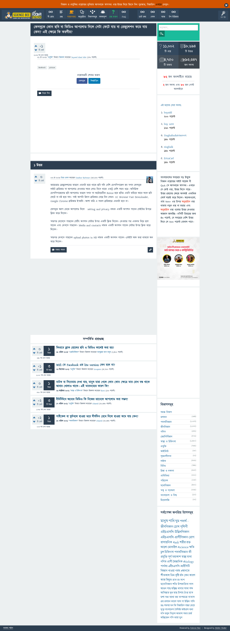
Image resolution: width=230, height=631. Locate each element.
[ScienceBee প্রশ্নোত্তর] (23, 15)
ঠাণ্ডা (186, 593)
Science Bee (195, 628)
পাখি (192, 601)
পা (183, 601)
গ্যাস (179, 601)
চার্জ (190, 613)
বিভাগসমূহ (92, 17)
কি (175, 605)
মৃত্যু (162, 609)
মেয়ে (192, 605)
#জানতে (185, 571)
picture (52, 67)
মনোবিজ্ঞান (166, 485)
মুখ (180, 617)
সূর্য (170, 557)
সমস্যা (167, 605)
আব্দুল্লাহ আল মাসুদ (104, 352)
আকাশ (179, 613)
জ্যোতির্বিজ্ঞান (74, 352)
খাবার (181, 589)
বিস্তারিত (181, 605)
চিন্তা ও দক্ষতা (167, 471)
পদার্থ (183, 521)
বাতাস (191, 597)
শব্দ (191, 589)
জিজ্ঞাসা (62, 57)
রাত (175, 580)
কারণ (192, 575)
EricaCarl (169, 158)
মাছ (175, 593)
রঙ (162, 605)
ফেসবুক (82, 81)
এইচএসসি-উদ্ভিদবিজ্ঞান (175, 531)
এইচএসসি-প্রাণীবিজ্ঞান (174, 537)
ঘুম (177, 521)
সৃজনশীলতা (166, 456)
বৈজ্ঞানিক (178, 562)
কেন (186, 575)
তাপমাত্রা (183, 597)
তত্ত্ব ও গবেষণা (168, 490)
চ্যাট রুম (142, 17)
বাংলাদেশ (169, 609)
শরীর (183, 542)
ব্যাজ (163, 17)
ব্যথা (191, 609)
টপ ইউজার (173, 17)
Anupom (97, 369)
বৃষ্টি (177, 575)
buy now (169, 124)
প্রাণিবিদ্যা (165, 476)
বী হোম (51, 17)
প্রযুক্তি (50, 57)
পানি (172, 521)
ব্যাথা (171, 597)
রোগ (191, 537)
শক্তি (175, 584)
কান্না (176, 617)
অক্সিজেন (165, 617)
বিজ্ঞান (164, 571)
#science (183, 547)
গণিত (163, 432)
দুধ (171, 593)
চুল (162, 552)
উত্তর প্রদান (65, 177)
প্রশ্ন (61, 17)
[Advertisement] (93, 125)
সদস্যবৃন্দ (103, 17)
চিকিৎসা (169, 552)
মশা (163, 597)
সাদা (186, 589)
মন (171, 605)
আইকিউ (165, 451)
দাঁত (162, 613)
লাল (191, 584)
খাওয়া (171, 571)
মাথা (189, 557)
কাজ (163, 580)
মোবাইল (172, 547)
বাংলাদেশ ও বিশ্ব (169, 495)
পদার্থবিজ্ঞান (73, 420)
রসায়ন (164, 417)
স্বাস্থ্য (184, 557)
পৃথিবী (184, 526)
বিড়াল (173, 613)
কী (190, 552)
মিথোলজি (165, 500)
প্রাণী (169, 562)
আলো (164, 547)
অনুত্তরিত (82, 17)
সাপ (182, 580)
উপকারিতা (183, 584)
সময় (185, 613)
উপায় (181, 593)
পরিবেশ (164, 480)
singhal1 (168, 147)
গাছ (169, 589)
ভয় (176, 597)
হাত (191, 593)
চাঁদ (181, 575)
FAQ (124, 17)
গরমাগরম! (71, 17)
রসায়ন (167, 601)
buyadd (168, 112)
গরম (177, 571)
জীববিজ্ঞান (165, 427)
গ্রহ (162, 601)
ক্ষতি (191, 547)
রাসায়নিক (166, 542)
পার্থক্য (164, 566)
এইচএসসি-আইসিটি (179, 566)
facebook (42, 67)
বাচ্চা (187, 605)
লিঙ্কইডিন (94, 81)
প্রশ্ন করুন (113, 17)
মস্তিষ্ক (174, 589)
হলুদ (167, 613)
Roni (103, 390)
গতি (172, 617)
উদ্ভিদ (187, 601)
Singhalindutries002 (175, 135)
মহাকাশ (176, 557)
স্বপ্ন (167, 597)
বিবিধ (163, 466)
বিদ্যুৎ (169, 580)
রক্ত (188, 542)
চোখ (176, 526)
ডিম (172, 575)
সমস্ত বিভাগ (166, 412)
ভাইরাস (185, 609)
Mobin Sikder (221, 628)
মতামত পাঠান (8, 628)
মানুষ (164, 521)
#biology (188, 562)
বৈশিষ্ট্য (178, 609)
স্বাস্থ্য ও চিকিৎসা (76, 390)
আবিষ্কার (165, 593)
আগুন (163, 589)
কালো (173, 601)
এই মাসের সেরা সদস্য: (171, 105)
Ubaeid (95, 403)
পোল (153, 17)
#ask (176, 542)
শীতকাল (165, 575)
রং (178, 580)
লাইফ (163, 461)
